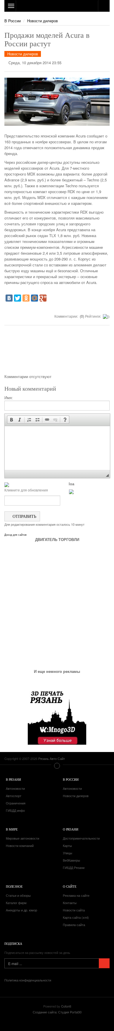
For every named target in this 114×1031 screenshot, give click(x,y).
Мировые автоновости (22, 838)
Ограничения (15, 803)
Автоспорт (13, 795)
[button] (11, 419)
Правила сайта (74, 924)
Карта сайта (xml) (76, 917)
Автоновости (15, 788)
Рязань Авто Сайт (57, 6)
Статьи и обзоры (18, 895)
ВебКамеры (71, 860)
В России (12, 20)
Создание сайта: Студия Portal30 (57, 1012)
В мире (12, 829)
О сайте (70, 886)
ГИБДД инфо (15, 810)
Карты (67, 845)
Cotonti (66, 1006)
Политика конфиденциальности (27, 980)
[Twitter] (17, 298)
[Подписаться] (104, 963)
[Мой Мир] (34, 298)
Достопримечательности (81, 838)
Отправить (23, 516)
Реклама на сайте (76, 895)
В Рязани (13, 779)
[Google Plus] (42, 298)
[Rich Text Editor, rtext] (57, 448)
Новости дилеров (42, 20)
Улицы (67, 852)
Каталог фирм (16, 902)
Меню (57, 766)
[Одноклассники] (26, 298)
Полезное (14, 886)
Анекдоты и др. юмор (21, 910)
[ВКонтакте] (9, 298)
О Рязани (70, 829)
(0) (81, 316)
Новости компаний (20, 845)
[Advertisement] (57, 351)
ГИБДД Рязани (73, 867)
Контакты (70, 902)
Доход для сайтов (15, 534)
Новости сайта (74, 910)
